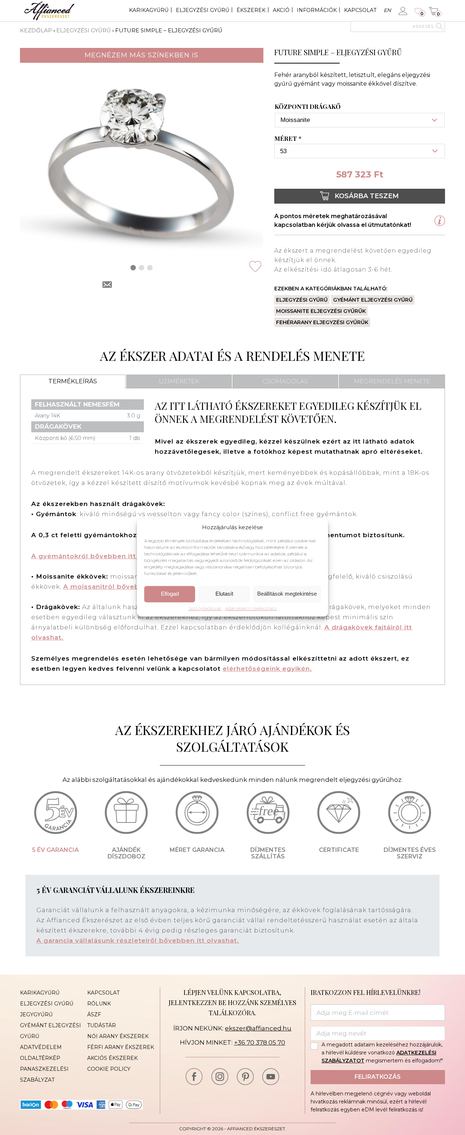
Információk (317, 10)
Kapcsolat (360, 10)
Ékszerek (251, 10)
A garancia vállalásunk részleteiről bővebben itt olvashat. (137, 940)
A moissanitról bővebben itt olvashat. (130, 586)
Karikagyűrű (149, 10)
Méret (288, 138)
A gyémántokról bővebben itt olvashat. (100, 556)
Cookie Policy (108, 1069)
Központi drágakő (307, 106)
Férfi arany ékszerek (120, 1047)
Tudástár (101, 1025)
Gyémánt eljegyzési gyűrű (373, 300)
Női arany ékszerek (118, 1036)
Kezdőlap (36, 30)
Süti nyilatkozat (205, 608)
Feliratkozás (378, 1076)
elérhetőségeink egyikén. (267, 668)
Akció (281, 10)
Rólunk (99, 1003)
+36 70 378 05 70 (259, 1042)
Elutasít (224, 594)
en (387, 10)
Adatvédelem (41, 1047)
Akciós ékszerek (112, 1058)
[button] (133, 267)
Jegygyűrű (36, 1014)
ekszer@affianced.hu (258, 1028)
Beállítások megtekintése (287, 594)
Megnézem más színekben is (141, 55)
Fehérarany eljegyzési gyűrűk (322, 322)
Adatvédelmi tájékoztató (251, 608)
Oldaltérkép (40, 1058)
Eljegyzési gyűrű (202, 10)
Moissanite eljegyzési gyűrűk (321, 311)
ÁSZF (94, 1014)
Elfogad (170, 594)
